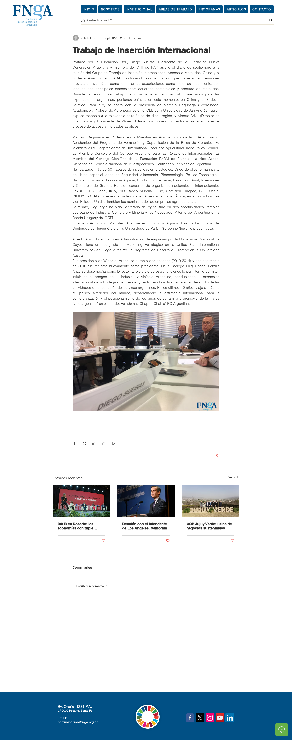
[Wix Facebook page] (190, 717)
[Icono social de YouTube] (220, 717)
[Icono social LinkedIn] (229, 717)
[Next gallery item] (215, 361)
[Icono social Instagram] (210, 717)
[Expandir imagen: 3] (146, 361)
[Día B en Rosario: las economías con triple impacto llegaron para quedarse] (81, 501)
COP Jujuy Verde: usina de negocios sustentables (209, 526)
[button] (139, 9)
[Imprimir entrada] (113, 443)
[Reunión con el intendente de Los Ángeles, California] (146, 501)
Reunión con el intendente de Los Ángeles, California (144, 526)
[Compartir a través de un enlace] (103, 443)
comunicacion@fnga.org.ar (78, 722)
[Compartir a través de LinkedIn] (94, 443)
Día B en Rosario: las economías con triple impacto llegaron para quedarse (76, 526)
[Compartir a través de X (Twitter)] (84, 443)
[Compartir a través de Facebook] (74, 443)
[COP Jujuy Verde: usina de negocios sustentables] (210, 501)
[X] (200, 717)
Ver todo (233, 477)
